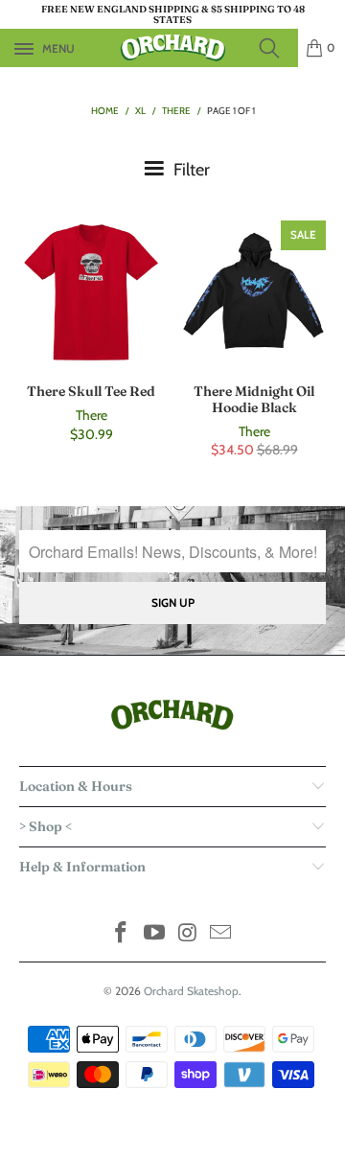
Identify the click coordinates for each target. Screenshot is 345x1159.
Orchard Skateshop (191, 991)
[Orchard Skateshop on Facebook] (121, 934)
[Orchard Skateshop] (172, 48)
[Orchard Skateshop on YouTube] (155, 934)
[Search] (275, 48)
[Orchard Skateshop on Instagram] (188, 934)
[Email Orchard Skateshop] (221, 934)
